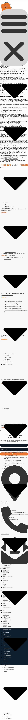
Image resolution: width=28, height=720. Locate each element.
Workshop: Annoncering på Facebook (13, 460)
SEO (5, 665)
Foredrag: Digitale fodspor (10, 510)
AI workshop (8, 357)
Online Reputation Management (11, 159)
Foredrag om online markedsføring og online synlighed (16, 514)
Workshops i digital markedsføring (12, 450)
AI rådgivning (8, 360)
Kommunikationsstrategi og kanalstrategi (13, 301)
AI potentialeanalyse (9, 362)
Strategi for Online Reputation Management (14, 257)
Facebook (7, 664)
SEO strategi (8, 253)
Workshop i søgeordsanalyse (11, 455)
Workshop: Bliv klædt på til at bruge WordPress (15, 466)
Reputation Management (9, 667)
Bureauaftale (6, 572)
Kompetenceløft (7, 515)
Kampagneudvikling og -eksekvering (12, 304)
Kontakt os (6, 570)
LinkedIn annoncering (9, 208)
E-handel (6, 5)
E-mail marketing (7, 4)
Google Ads (7, 2)
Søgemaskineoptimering (10, 153)
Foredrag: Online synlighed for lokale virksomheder (15, 512)
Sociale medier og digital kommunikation (13, 308)
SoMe (6, 202)
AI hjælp (7, 355)
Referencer (6, 568)
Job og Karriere (7, 567)
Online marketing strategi (10, 252)
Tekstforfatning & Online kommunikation (13, 155)
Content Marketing (8, 7)
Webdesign (6, 618)
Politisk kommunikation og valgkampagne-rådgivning (16, 310)
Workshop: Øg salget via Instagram (12, 462)
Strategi (5, 620)
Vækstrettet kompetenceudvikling (11, 519)
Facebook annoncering (10, 206)
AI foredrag (7, 359)
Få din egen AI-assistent (10, 353)
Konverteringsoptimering (9, 669)
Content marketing (9, 157)
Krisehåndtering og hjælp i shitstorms (13, 306)
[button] (14, 37)
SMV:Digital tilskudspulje (9, 517)
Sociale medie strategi (10, 255)
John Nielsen (6, 565)
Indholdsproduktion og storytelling (12, 303)
